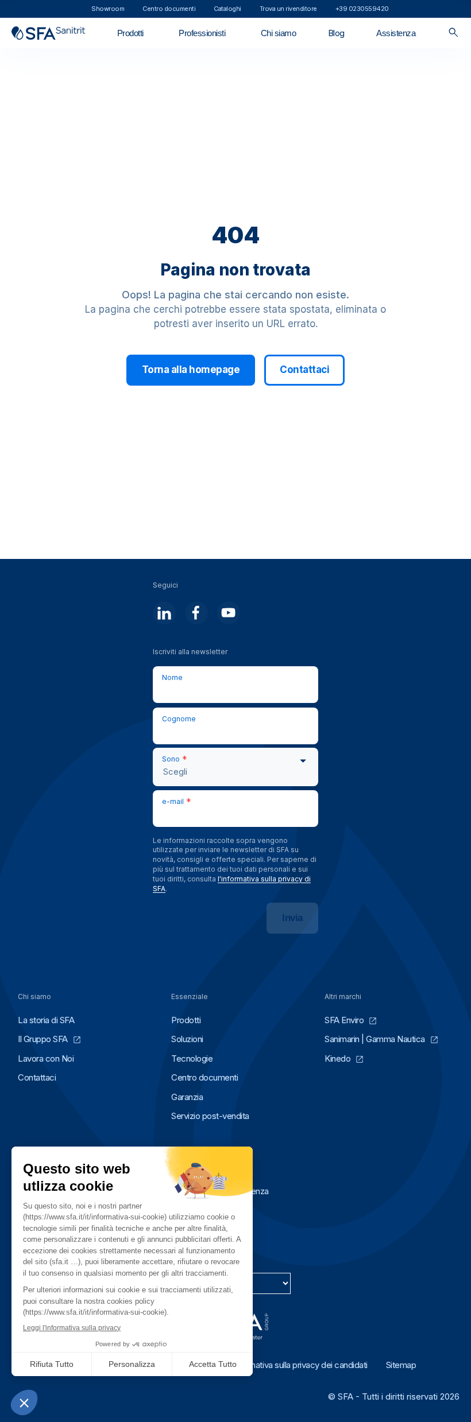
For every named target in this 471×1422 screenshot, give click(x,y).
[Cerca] (453, 33)
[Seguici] (164, 612)
